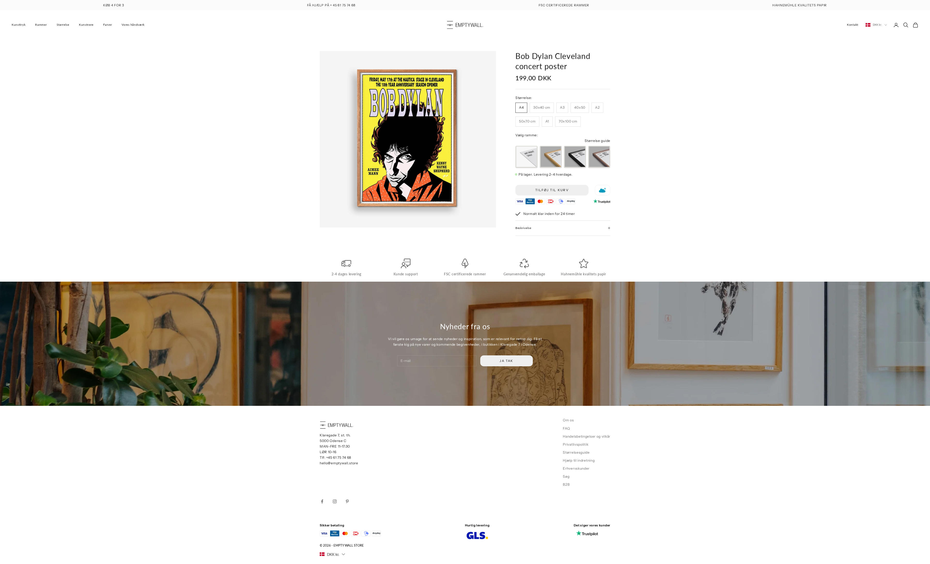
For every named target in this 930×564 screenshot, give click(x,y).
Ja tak (506, 361)
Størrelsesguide (576, 452)
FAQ (566, 428)
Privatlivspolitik (575, 444)
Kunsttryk (18, 24)
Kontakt (852, 24)
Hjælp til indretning (579, 460)
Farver (107, 24)
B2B (566, 484)
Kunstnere (86, 24)
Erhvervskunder (576, 468)
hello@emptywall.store (339, 463)
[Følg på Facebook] (322, 501)
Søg (566, 476)
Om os (568, 420)
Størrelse (63, 24)
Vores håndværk (133, 24)
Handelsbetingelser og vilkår (586, 436)
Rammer (41, 24)
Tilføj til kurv (552, 190)
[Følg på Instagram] (334, 501)
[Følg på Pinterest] (347, 501)
